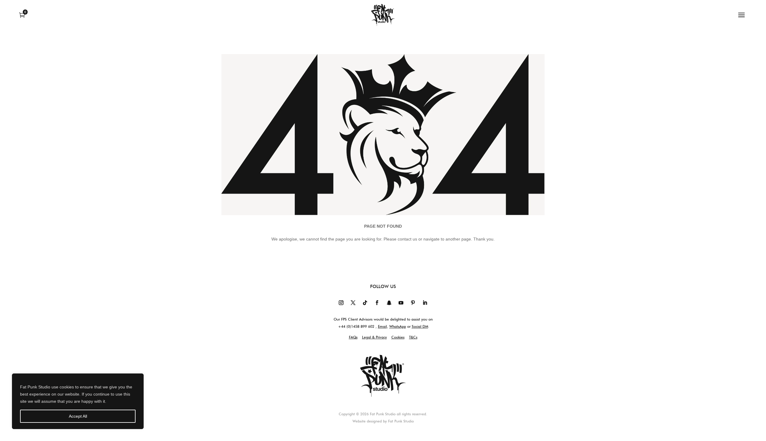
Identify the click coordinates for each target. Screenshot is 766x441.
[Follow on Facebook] (377, 302)
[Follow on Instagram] (341, 302)
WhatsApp (397, 326)
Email (382, 326)
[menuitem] (24, 14)
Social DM (420, 326)
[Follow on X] (353, 302)
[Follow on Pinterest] (413, 302)
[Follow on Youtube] (401, 302)
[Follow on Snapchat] (389, 302)
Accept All (78, 416)
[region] (78, 401)
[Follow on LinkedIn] (425, 302)
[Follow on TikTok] (365, 302)
